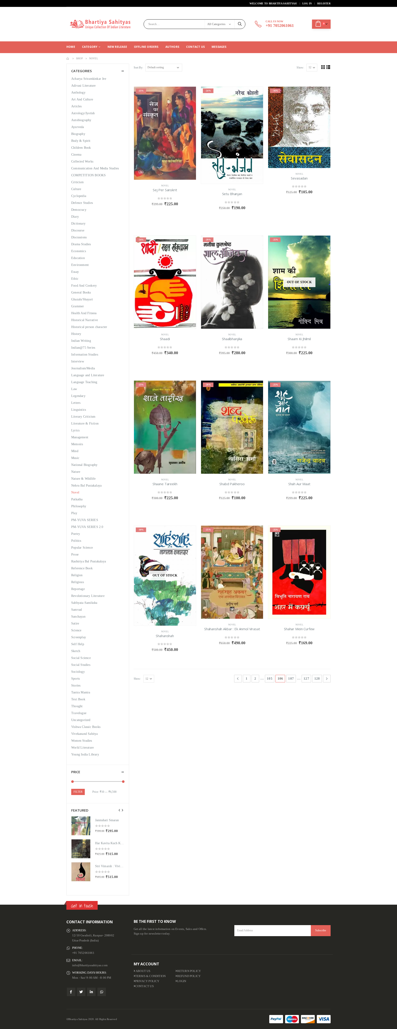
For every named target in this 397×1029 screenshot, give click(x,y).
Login (181, 981)
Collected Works (82, 161)
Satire (75, 623)
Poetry (75, 534)
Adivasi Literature (83, 85)
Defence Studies (82, 203)
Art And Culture (82, 99)
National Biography (84, 465)
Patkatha (77, 499)
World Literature (82, 747)
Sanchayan (78, 616)
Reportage (78, 589)
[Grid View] (323, 67)
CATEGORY (90, 47)
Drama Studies (81, 244)
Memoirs (77, 444)
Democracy (78, 209)
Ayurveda (77, 127)
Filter (78, 791)
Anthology (78, 92)
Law (74, 389)
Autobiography (81, 120)
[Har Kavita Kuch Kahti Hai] (81, 848)
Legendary (78, 396)
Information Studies (84, 354)
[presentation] (119, 810)
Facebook (71, 992)
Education (78, 258)
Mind (74, 451)
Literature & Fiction (85, 423)
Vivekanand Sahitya (84, 733)
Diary (75, 216)
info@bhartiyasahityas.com (90, 965)
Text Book (78, 699)
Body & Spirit (81, 141)
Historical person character (89, 327)
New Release (117, 47)
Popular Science (82, 547)
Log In (307, 3)
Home (70, 47)
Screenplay (78, 637)
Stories (75, 685)
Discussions (79, 237)
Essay (75, 272)
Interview (77, 361)
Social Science (81, 658)
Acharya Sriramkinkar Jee (88, 78)
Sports (75, 678)
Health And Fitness (84, 313)
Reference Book (82, 568)
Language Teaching (84, 382)
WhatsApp (101, 992)
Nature (75, 471)
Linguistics (78, 409)
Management (79, 437)
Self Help (77, 644)
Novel (165, 185)
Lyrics (75, 430)
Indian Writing (81, 340)
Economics (78, 251)
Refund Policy (189, 976)
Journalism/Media (83, 368)
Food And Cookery (84, 285)
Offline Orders (146, 47)
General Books (81, 292)
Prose (75, 554)
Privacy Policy (147, 981)
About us (142, 971)
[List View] (328, 67)
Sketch (75, 651)
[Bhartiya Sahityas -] (100, 24)
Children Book (81, 147)
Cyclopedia (78, 196)
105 (269, 678)
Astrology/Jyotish (83, 113)
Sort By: (138, 67)
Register (324, 3)
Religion (77, 575)
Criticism (77, 182)
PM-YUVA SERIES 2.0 (87, 527)
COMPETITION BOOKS (88, 175)
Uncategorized (81, 720)
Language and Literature (87, 375)
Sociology (78, 671)
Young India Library (85, 754)
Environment (80, 265)
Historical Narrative (84, 320)
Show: (300, 67)
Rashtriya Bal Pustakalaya (88, 561)
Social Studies (80, 665)
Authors (172, 47)
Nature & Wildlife (83, 478)
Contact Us (195, 47)
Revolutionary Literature (88, 596)
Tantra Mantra (80, 692)
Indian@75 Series (83, 347)
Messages (219, 47)
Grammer (77, 306)
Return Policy (189, 971)
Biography (78, 134)
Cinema (76, 154)
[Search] (240, 24)
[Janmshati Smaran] (81, 825)
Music (75, 458)
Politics (76, 540)
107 (291, 678)
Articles (76, 106)
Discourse (77, 230)
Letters (75, 403)
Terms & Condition (150, 976)
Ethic (74, 278)
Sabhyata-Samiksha (84, 602)
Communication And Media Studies (95, 168)
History (76, 334)
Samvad (76, 609)
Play (74, 513)
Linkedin (91, 992)
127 (306, 678)
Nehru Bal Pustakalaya (86, 485)
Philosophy (78, 506)
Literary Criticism (83, 416)
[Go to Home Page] (68, 58)
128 (317, 678)
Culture (76, 189)
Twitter (81, 992)
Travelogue (78, 713)
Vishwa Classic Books (85, 727)
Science (76, 630)
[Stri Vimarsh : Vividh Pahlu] (81, 871)
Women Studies (81, 740)
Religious (77, 582)
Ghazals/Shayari (82, 299)
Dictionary (78, 223)
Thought (76, 706)
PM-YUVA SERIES (84, 520)
